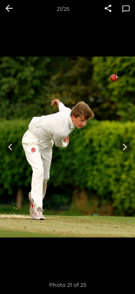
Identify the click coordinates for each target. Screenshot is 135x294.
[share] (108, 9)
